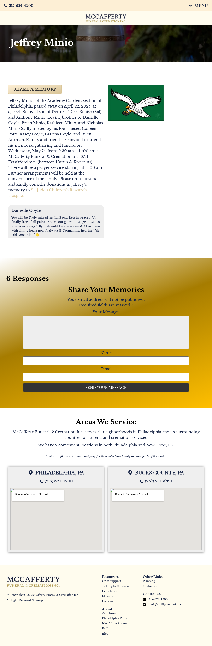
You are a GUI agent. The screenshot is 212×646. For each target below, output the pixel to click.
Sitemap (37, 600)
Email (106, 369)
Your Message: (106, 312)
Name (106, 353)
